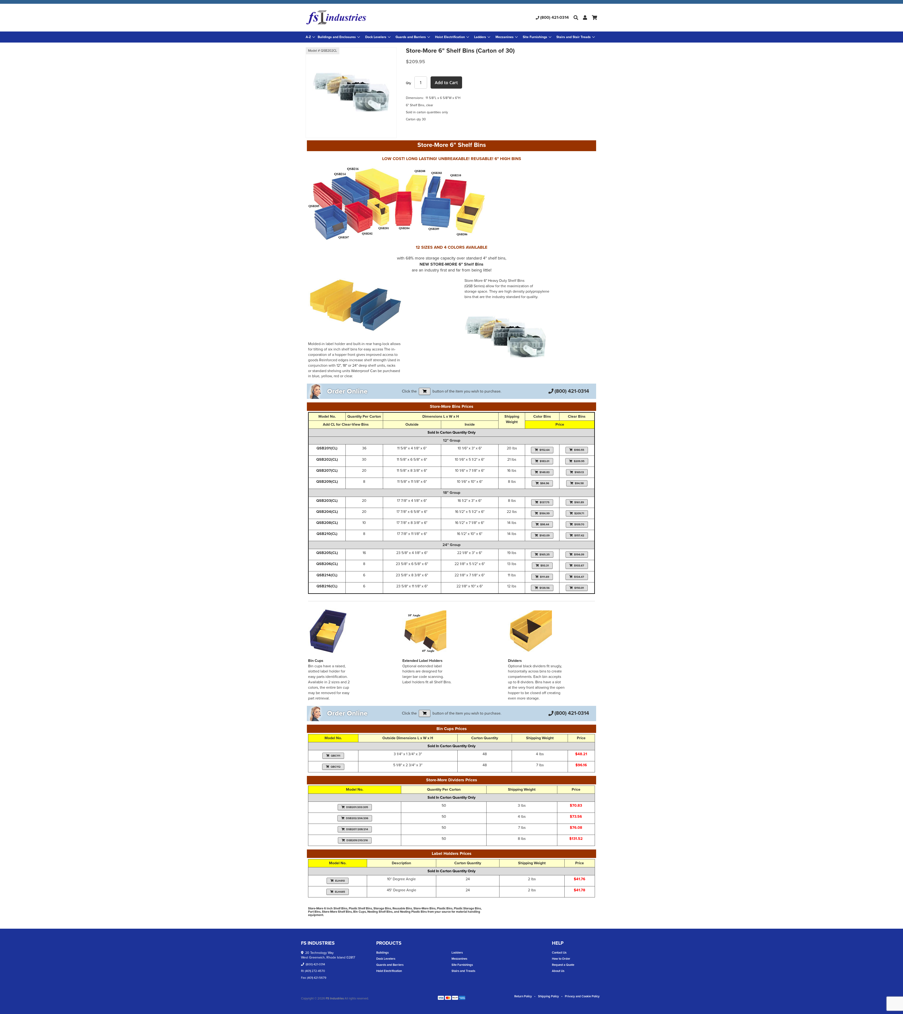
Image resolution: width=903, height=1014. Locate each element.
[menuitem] (339, 37)
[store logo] (354, 17)
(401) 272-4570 (315, 971)
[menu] (451, 37)
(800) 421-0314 (554, 17)
